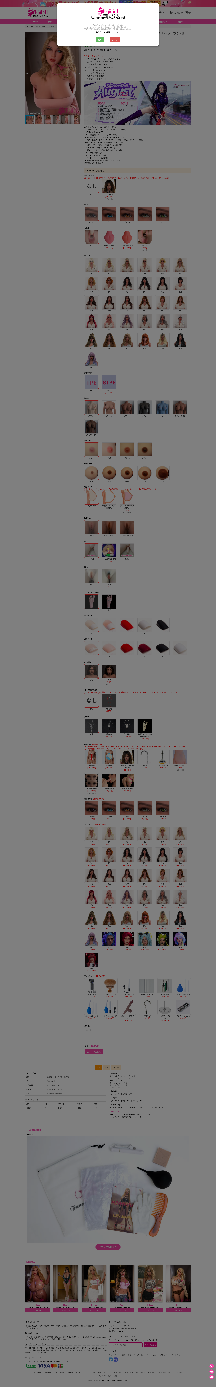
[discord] (211, 1377)
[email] (211, 1371)
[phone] (211, 1366)
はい (100, 39)
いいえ (115, 39)
